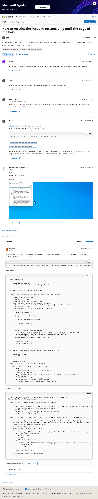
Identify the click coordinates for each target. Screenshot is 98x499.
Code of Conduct (85, 493)
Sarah (8, 37)
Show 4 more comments (10, 230)
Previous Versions (18, 493)
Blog (27, 493)
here (50, 104)
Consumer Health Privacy (58, 493)
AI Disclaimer (6, 493)
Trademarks (5, 496)
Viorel (11, 61)
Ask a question (90, 22)
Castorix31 (12, 249)
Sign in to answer (7, 482)
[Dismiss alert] (94, 3)
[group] (49, 266)
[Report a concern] (20, 70)
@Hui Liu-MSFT (16, 126)
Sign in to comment (8, 236)
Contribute (36, 493)
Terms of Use (74, 493)
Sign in (93, 17)
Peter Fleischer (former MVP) (18, 168)
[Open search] (88, 17)
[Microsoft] (3, 17)
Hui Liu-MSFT (13, 99)
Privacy (44, 493)
